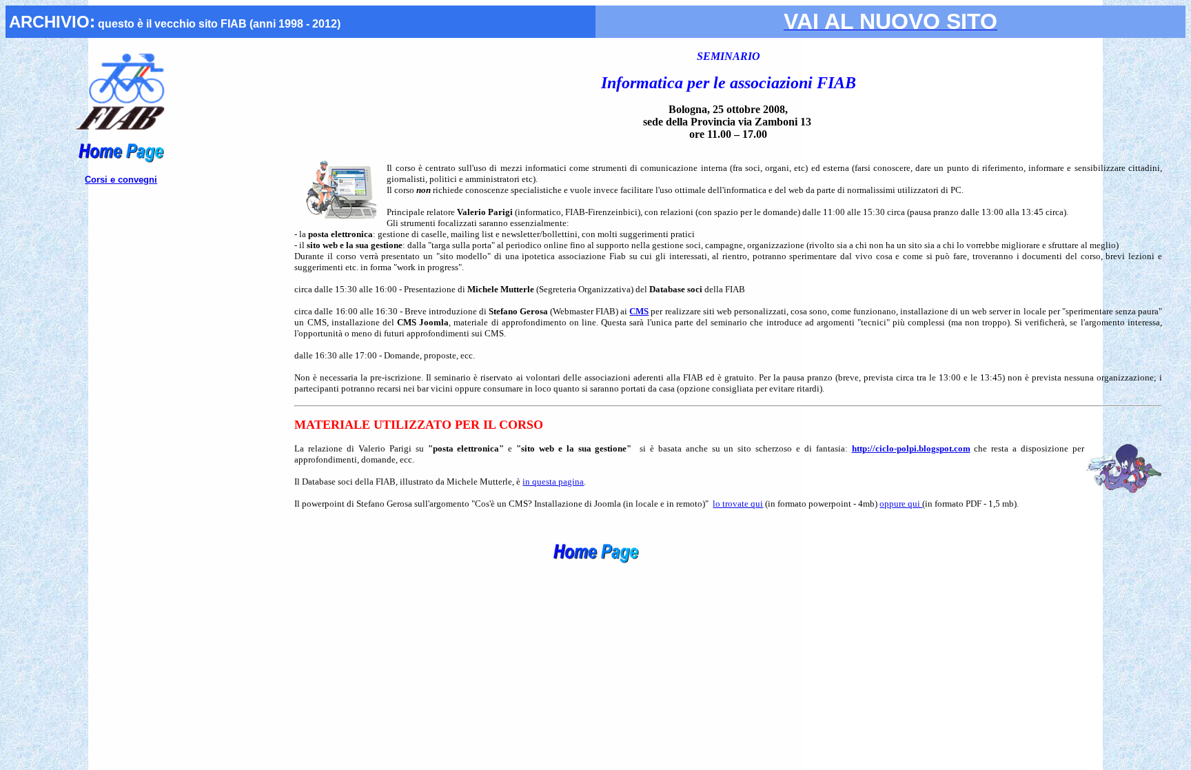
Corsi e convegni (121, 179)
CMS (639, 311)
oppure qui (900, 503)
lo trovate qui (738, 503)
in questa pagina (553, 481)
